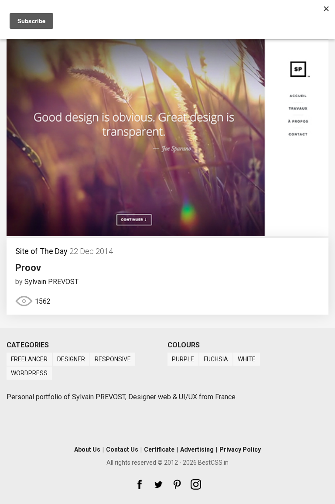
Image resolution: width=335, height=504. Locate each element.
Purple (183, 359)
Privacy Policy (240, 449)
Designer (71, 359)
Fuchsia (216, 359)
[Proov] (167, 234)
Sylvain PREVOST (51, 282)
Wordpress (29, 373)
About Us (87, 449)
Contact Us (122, 449)
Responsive (113, 359)
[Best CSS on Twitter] (158, 484)
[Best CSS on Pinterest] (177, 484)
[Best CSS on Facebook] (139, 484)
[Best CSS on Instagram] (196, 484)
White (247, 359)
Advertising (197, 449)
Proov (28, 267)
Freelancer (29, 359)
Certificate (159, 449)
